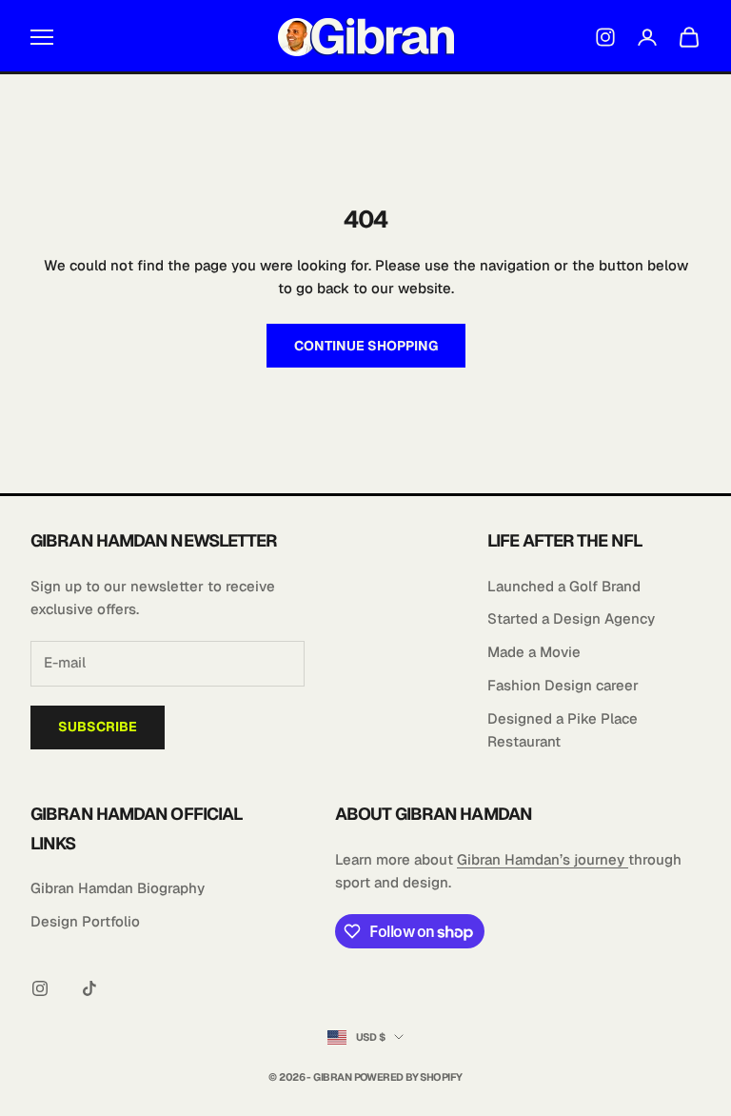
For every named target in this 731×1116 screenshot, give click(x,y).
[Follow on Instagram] (39, 988)
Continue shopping (366, 345)
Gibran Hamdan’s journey (542, 859)
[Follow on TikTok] (89, 988)
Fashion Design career (563, 685)
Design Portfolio (85, 921)
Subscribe (97, 726)
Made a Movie (534, 652)
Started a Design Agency (571, 618)
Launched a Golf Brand (564, 586)
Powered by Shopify (408, 1077)
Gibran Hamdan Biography (117, 888)
